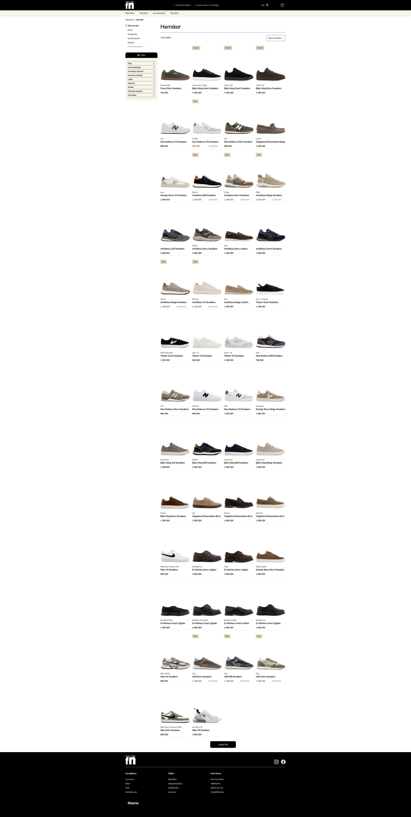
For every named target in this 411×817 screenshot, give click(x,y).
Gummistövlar (134, 38)
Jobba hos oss (217, 787)
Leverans (129, 779)
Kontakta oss (131, 792)
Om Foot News (217, 779)
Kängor (131, 42)
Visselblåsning (217, 792)
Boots (130, 30)
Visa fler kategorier (135, 46)
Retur (127, 783)
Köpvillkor (172, 779)
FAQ (127, 787)
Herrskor (140, 19)
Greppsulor (132, 34)
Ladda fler (223, 744)
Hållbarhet (215, 783)
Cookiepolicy (173, 787)
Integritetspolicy (175, 783)
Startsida (129, 19)
